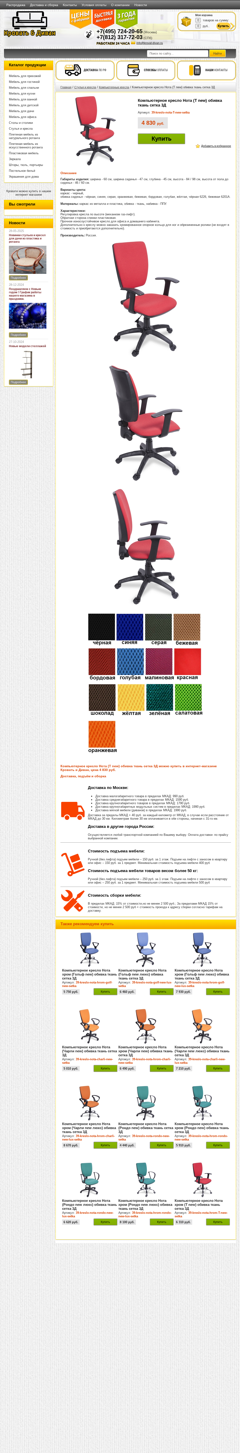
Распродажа (15, 5)
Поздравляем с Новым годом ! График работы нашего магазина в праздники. (25, 294)
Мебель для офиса (22, 117)
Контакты (70, 5)
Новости (140, 5)
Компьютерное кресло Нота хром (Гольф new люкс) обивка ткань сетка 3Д (202, 974)
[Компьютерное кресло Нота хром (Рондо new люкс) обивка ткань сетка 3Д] (146, 1196)
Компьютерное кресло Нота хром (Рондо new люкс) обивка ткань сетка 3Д (145, 1205)
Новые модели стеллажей (27, 346)
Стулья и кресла (21, 128)
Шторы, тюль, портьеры (26, 165)
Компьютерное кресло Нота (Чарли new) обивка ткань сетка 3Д (89, 1051)
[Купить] (186, 21)
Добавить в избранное (216, 146)
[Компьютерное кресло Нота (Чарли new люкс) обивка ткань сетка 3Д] (202, 1043)
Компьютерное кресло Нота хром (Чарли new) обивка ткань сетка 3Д (145, 1051)
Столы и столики (21, 123)
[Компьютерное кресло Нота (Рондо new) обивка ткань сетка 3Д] (146, 1119)
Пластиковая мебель (24, 153)
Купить (162, 139)
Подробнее (18, 277)
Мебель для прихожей (25, 76)
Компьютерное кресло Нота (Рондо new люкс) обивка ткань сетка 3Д (89, 1205)
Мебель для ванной (23, 99)
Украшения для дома (24, 176)
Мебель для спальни (24, 87)
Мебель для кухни (22, 93)
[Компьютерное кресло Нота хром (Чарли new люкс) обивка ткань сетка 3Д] (90, 1119)
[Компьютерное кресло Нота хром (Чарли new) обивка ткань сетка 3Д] (146, 1043)
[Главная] (30, 36)
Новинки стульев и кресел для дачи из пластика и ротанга (27, 238)
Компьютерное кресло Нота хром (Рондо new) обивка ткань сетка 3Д (202, 1128)
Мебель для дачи (21, 111)
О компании (120, 5)
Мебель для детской (23, 105)
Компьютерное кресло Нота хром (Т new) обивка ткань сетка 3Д (199, 1205)
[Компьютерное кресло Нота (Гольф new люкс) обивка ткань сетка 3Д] (146, 966)
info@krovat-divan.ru (149, 43)
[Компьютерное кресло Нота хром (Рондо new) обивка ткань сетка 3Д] (202, 1119)
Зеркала (15, 159)
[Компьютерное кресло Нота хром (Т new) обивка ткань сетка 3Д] (202, 1196)
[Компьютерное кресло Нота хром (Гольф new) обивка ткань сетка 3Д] (90, 966)
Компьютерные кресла (114, 87)
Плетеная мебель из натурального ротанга (24, 136)
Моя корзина (204, 15)
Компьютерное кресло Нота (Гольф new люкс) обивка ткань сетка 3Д (142, 974)
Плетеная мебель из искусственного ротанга (26, 145)
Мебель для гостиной (24, 82)
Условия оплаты (94, 5)
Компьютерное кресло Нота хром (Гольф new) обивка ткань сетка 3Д (89, 974)
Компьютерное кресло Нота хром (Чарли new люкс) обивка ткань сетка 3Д (89, 1128)
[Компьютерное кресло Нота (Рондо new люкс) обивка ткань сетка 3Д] (90, 1196)
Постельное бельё (22, 170)
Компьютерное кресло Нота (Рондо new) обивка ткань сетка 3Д (145, 1128)
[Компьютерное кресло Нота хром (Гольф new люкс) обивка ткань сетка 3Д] (202, 966)
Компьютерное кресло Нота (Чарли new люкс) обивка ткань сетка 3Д (202, 1051)
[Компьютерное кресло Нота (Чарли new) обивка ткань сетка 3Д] (90, 1043)
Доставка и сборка (44, 5)
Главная (65, 87)
